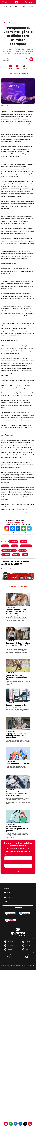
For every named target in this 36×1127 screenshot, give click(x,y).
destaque (5, 546)
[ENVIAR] (18, 871)
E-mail (6, 862)
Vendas (25, 554)
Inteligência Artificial (9, 550)
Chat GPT (23, 541)
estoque (14, 546)
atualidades (13, 541)
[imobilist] (6, 1124)
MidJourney (6, 554)
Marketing (22, 550)
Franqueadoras (26, 546)
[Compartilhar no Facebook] (16, 1124)
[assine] (30, 1124)
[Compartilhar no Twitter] (25, 1124)
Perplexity (16, 554)
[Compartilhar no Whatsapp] (11, 1124)
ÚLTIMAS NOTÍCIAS (14, 7)
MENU (6, 2)
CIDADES (23, 7)
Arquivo (5, 22)
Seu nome (6, 854)
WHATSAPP (4, 7)
